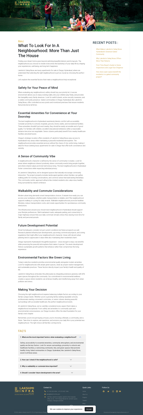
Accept (88, 409)
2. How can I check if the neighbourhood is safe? (39, 360)
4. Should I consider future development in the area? (40, 373)
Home (84, 391)
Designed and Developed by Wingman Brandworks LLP (116, 412)
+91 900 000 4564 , (52, 391)
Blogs (83, 403)
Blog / (21, 41)
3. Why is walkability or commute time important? (39, 366)
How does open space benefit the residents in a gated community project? (108, 74)
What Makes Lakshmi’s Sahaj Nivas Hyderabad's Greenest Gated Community (109, 51)
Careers (84, 400)
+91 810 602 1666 (63, 391)
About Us (84, 394)
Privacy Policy (46, 412)
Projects (84, 397)
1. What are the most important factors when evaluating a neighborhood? (48, 337)
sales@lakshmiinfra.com (53, 394)
